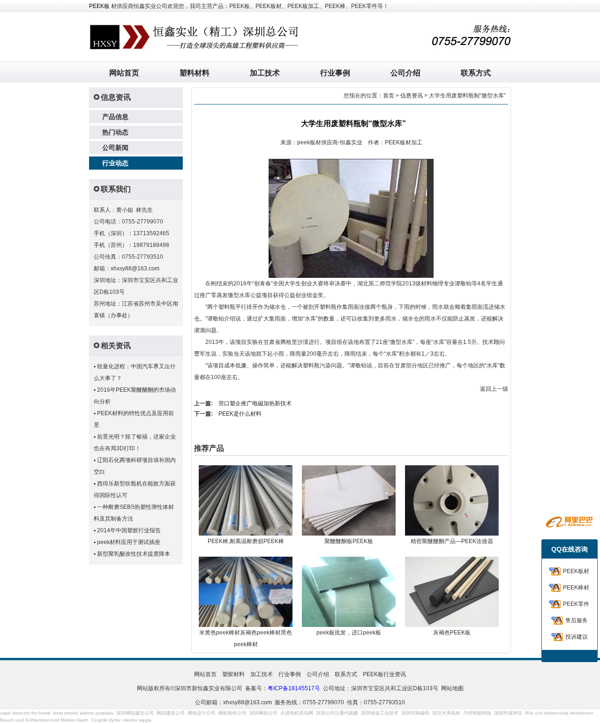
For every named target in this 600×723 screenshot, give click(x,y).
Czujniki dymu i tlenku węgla (121, 720)
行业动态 (115, 163)
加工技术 (265, 73)
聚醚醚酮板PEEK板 (348, 541)
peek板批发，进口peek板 (348, 632)
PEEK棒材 (576, 587)
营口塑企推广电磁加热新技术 (255, 403)
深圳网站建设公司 (135, 713)
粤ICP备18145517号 (294, 688)
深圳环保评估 (508, 713)
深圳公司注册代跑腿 (337, 713)
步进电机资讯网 (296, 713)
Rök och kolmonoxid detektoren (559, 713)
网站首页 (124, 73)
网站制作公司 (232, 713)
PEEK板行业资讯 (384, 674)
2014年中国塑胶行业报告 (129, 530)
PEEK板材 (576, 571)
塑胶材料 (233, 674)
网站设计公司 (202, 713)
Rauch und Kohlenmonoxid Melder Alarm (44, 720)
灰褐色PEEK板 (452, 632)
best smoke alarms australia (83, 713)
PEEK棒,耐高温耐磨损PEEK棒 (246, 541)
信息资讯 (411, 95)
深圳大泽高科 (446, 713)
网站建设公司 (171, 713)
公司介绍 (405, 73)
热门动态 (115, 132)
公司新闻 (115, 147)
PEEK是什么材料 (240, 413)
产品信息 (115, 116)
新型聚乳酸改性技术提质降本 (133, 554)
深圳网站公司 (263, 713)
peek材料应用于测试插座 (128, 542)
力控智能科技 (477, 713)
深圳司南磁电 (415, 713)
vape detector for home (25, 713)
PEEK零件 (576, 604)
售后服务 (576, 620)
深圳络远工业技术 (379, 713)
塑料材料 (195, 73)
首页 (388, 95)
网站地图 (452, 688)
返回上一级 (494, 389)
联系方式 (476, 73)
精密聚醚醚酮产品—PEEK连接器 (452, 541)
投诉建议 (576, 637)
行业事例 (335, 73)
